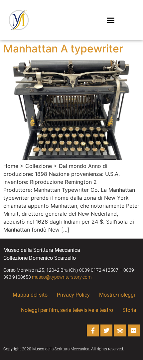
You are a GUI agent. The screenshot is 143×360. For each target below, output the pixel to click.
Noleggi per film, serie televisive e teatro (67, 310)
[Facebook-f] (93, 330)
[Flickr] (134, 330)
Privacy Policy (73, 295)
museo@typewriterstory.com (61, 277)
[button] (110, 20)
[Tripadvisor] (120, 330)
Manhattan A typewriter (63, 48)
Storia (129, 310)
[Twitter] (106, 330)
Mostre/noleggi (117, 295)
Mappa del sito (30, 295)
